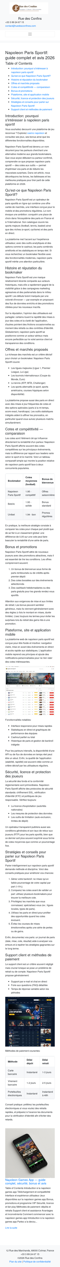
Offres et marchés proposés (25, 83)
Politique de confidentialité (37, 1261)
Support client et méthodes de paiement (31, 109)
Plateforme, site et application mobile (30, 94)
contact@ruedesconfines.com (20, 25)
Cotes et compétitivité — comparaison (30, 87)
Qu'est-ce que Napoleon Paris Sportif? (31, 75)
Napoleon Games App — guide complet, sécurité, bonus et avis (25, 1181)
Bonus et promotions (21, 90)
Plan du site (15, 1261)
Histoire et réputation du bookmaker (29, 79)
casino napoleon (35, 133)
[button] (9, 1179)
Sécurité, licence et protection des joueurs (32, 98)
